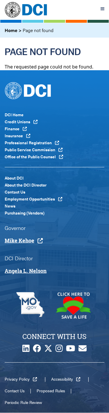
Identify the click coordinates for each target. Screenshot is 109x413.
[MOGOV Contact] (82, 350)
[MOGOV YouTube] (70, 350)
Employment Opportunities (30, 199)
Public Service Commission (30, 149)
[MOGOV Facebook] (37, 350)
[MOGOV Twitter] (48, 350)
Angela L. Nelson (26, 270)
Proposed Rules (51, 390)
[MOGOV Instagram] (59, 350)
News (10, 206)
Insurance (14, 135)
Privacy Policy (17, 379)
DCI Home (14, 114)
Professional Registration (28, 142)
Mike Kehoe (19, 240)
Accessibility (62, 379)
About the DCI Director (26, 185)
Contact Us (15, 192)
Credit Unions (17, 121)
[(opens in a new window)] (30, 305)
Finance (12, 128)
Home (11, 30)
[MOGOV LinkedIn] (26, 350)
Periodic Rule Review (23, 402)
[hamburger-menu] (102, 9)
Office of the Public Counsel (30, 156)
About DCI (14, 178)
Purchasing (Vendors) (24, 213)
